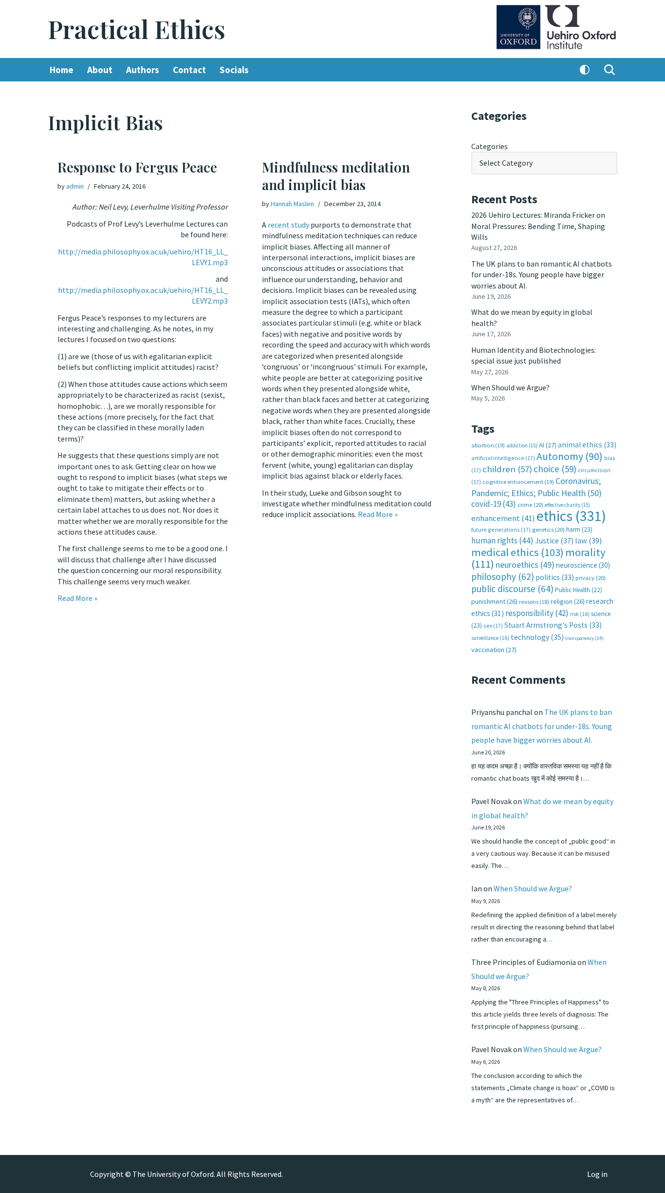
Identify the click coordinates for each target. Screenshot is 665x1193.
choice (555, 469)
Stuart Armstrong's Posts (553, 625)
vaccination (494, 649)
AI (547, 445)
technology (537, 637)
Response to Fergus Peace (137, 167)
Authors (142, 70)
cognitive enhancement (518, 481)
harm (579, 529)
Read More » (77, 598)
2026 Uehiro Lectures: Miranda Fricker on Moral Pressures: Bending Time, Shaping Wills (538, 226)
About (99, 70)
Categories (489, 146)
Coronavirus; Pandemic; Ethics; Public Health (536, 486)
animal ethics (587, 444)
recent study (288, 225)
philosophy (502, 576)
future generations (501, 529)
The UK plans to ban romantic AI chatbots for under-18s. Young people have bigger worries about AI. (541, 274)
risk (580, 614)
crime (530, 504)
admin (75, 186)
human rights (502, 540)
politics (555, 577)
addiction (521, 445)
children (507, 469)
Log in (597, 1174)
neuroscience (583, 565)
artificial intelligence (503, 458)
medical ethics (517, 552)
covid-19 (493, 504)
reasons (534, 601)
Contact (189, 70)
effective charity (567, 504)
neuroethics (525, 564)
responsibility (537, 613)
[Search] (609, 69)
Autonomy (569, 456)
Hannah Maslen (292, 203)
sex (493, 625)
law (588, 541)
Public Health (578, 590)
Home (62, 70)
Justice (554, 540)
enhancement (503, 518)
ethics (571, 516)
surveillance (490, 638)
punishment (494, 601)
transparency (584, 638)
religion (568, 601)
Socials (234, 70)
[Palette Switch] (585, 70)
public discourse (512, 589)
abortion (488, 445)
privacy (590, 577)
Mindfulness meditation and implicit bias (336, 175)
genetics (548, 529)
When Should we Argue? (510, 387)
